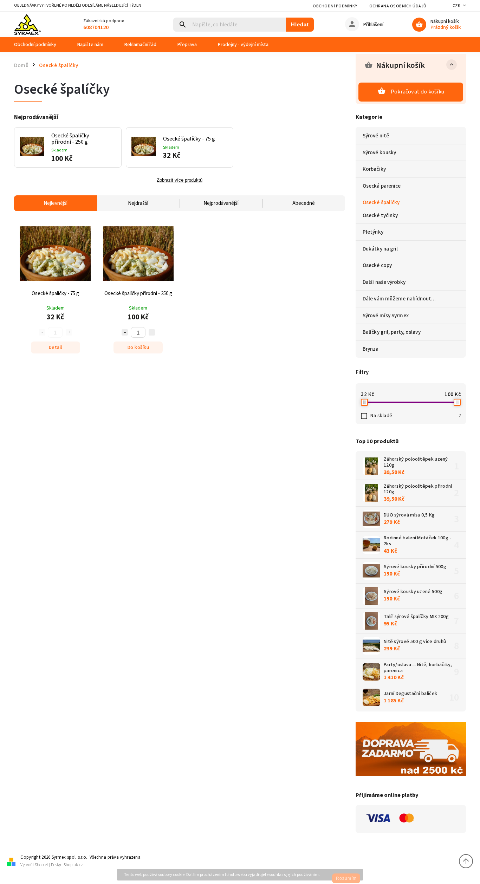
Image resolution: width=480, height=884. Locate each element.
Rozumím (346, 878)
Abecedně (303, 203)
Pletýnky (373, 232)
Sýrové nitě (376, 135)
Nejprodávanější (221, 203)
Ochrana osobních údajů (398, 6)
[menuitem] (40, 44)
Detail (55, 347)
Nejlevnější (55, 203)
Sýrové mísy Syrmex (386, 315)
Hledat (300, 24)
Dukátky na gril (380, 249)
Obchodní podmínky (335, 6)
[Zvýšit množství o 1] (152, 332)
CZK (457, 6)
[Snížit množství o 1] (125, 332)
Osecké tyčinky (380, 215)
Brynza (371, 349)
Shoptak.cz (73, 865)
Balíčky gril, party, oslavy (392, 332)
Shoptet (41, 865)
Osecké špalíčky (381, 202)
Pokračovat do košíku (417, 92)
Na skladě (415, 415)
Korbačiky (374, 169)
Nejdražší (138, 203)
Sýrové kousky (379, 152)
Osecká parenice (382, 186)
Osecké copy (377, 265)
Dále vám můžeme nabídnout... (399, 299)
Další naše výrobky (384, 282)
